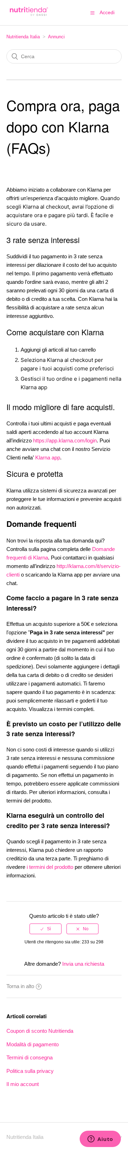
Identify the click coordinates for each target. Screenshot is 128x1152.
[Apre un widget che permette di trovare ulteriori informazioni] (100, 1139)
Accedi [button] (107, 12)
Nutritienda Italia (23, 36)
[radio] (46, 929)
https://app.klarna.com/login (65, 440)
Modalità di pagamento (32, 1044)
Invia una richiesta (83, 964)
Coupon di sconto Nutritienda (39, 1031)
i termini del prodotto (50, 867)
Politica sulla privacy (30, 1071)
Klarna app (47, 457)
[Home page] (28, 16)
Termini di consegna (29, 1057)
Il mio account (22, 1084)
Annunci (56, 36)
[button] (92, 13)
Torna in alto (20, 986)
